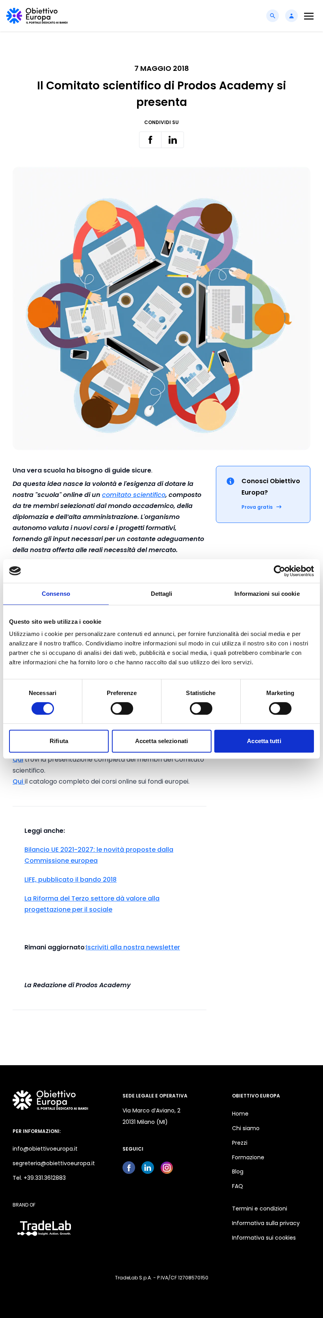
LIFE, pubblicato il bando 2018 (70, 879)
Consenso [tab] (56, 593)
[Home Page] (37, 16)
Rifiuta (59, 741)
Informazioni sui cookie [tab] (266, 593)
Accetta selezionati (161, 741)
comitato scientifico (133, 494)
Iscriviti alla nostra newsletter (133, 947)
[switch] (122, 708)
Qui (18, 759)
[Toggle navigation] (309, 16)
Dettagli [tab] (162, 593)
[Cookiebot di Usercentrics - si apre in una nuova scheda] (279, 571)
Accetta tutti (264, 741)
